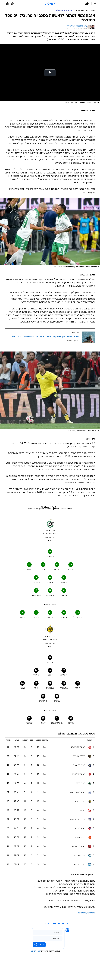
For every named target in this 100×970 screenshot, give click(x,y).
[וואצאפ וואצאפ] (12, 3)
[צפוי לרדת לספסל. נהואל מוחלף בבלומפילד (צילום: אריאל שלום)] (50, 233)
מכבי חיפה (91, 913)
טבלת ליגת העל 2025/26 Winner (76, 734)
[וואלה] (50, 3)
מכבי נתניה (82, 913)
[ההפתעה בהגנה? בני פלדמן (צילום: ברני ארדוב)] (50, 392)
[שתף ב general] (7, 3)
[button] (87, 3)
